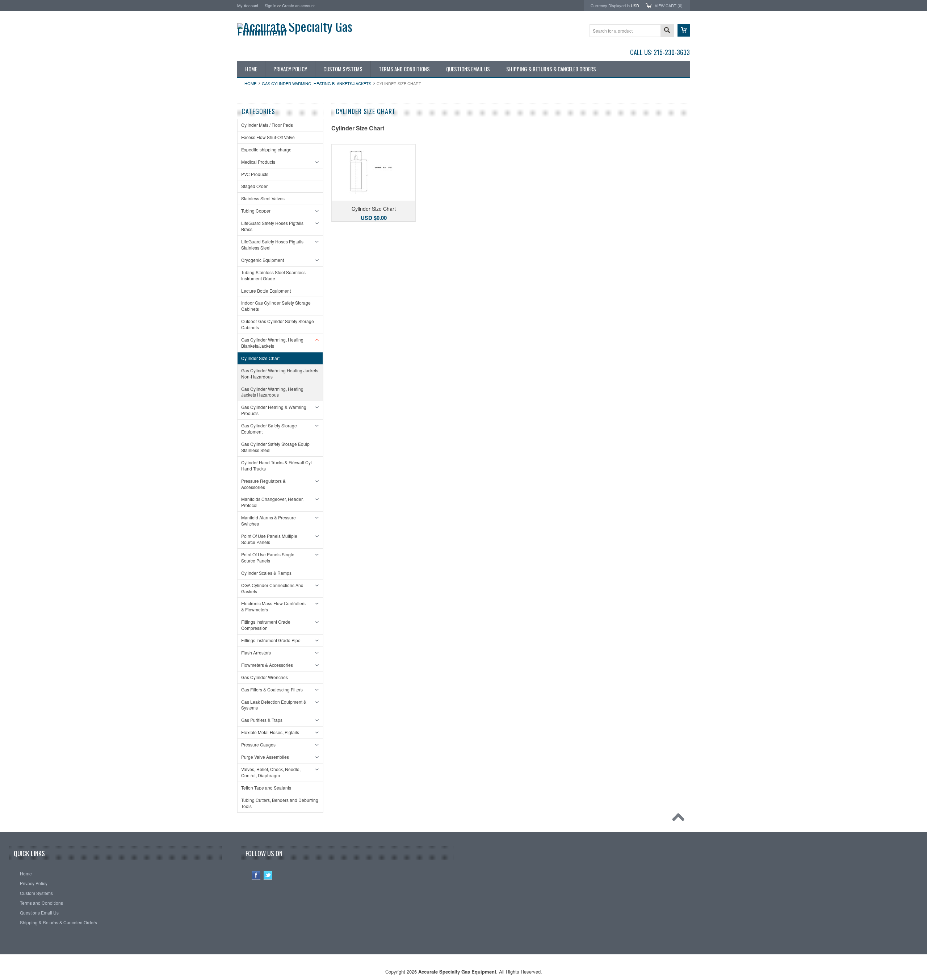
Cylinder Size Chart (260, 358)
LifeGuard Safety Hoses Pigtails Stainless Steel (272, 244)
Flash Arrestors (256, 652)
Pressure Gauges (258, 744)
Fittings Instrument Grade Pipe (271, 640)
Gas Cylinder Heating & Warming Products (273, 410)
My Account (247, 5)
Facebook (256, 875)
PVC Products (254, 174)
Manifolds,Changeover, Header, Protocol (272, 502)
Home (250, 83)
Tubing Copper (255, 211)
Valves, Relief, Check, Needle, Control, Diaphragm (271, 772)
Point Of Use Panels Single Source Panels (267, 557)
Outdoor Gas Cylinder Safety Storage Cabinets (277, 324)
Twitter (268, 875)
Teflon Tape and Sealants (266, 787)
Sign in (270, 5)
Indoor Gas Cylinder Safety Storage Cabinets (276, 306)
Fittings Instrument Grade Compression (265, 625)
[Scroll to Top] (680, 819)
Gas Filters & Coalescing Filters (272, 689)
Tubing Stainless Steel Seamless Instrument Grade (273, 275)
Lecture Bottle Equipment (266, 291)
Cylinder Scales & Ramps (266, 573)
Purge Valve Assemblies (265, 757)
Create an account (298, 5)
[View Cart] (684, 30)
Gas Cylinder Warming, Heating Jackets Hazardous (272, 392)
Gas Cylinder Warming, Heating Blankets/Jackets (316, 83)
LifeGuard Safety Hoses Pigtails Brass (272, 226)
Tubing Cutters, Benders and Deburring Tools (279, 803)
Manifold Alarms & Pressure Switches (268, 520)
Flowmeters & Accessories (267, 665)
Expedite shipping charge (266, 149)
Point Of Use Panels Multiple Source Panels (269, 539)
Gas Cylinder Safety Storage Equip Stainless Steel (275, 447)
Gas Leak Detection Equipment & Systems (273, 705)
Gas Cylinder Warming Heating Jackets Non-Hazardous (279, 373)
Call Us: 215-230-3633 (660, 52)
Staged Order (254, 186)
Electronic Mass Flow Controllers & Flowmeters (273, 606)
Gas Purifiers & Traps (261, 720)
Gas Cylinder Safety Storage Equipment (269, 428)
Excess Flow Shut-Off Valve (268, 137)
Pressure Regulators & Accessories (263, 484)
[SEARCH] (667, 31)
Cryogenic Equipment (262, 260)
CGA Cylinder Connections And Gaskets (272, 588)
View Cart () (669, 5)
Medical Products (258, 162)
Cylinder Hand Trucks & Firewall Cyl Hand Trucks (276, 465)
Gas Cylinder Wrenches (264, 677)
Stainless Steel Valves (263, 198)
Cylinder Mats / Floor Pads (267, 125)
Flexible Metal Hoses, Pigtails (270, 732)
